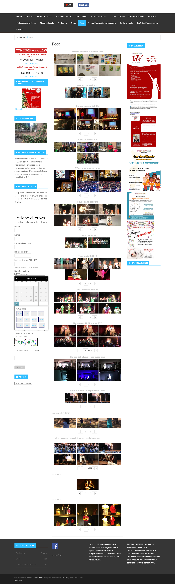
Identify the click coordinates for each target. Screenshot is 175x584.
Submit (20, 367)
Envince (64, 578)
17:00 (34, 319)
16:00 (19, 319)
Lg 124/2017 (57, 555)
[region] (31, 136)
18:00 (19, 325)
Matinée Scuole (47, 23)
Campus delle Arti (136, 16)
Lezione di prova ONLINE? (25, 260)
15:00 (34, 313)
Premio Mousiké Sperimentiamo (102, 23)
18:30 (27, 325)
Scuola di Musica (44, 16)
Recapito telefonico (22, 243)
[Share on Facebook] (55, 546)
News (73, 23)
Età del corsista (21, 252)
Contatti (29, 16)
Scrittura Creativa (99, 16)
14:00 (19, 313)
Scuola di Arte (81, 16)
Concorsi (152, 16)
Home (19, 16)
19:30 (41, 325)
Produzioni (62, 23)
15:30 (41, 313)
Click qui (18, 109)
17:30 (41, 319)
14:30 (27, 313)
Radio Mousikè (126, 23)
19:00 (34, 325)
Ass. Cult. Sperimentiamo (34, 578)
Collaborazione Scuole (26, 23)
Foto (82, 23)
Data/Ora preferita (21, 271)
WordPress (18, 580)
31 (17, 304)
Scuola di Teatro (63, 16)
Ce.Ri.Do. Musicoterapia (147, 23)
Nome (17, 227)
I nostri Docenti (118, 16)
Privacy (19, 29)
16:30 (27, 319)
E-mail (17, 235)
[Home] (27, 37)
